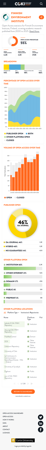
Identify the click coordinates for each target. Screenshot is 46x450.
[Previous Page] (18, 383)
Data (4, 423)
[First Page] (14, 383)
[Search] (41, 4)
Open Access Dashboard (13, 413)
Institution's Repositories (30, 312)
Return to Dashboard (23, 391)
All (5, 312)
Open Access (8, 416)
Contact (6, 429)
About (5, 426)
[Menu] (4, 4)
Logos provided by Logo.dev (23, 446)
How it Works (8, 420)
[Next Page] (28, 383)
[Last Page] (31, 383)
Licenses (6, 433)
